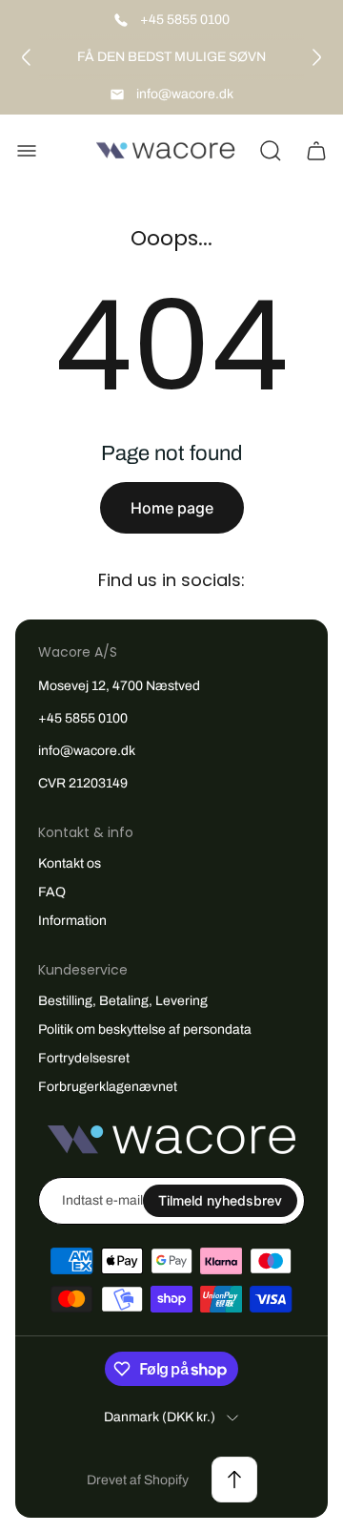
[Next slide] (316, 57)
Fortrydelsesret (84, 1058)
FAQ (52, 892)
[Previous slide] (26, 57)
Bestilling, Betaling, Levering (123, 1001)
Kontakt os (69, 863)
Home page (172, 507)
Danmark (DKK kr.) (159, 1417)
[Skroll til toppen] (234, 1479)
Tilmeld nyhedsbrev (220, 1200)
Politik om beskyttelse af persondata (145, 1029)
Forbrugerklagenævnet (107, 1087)
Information (72, 921)
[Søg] (271, 151)
